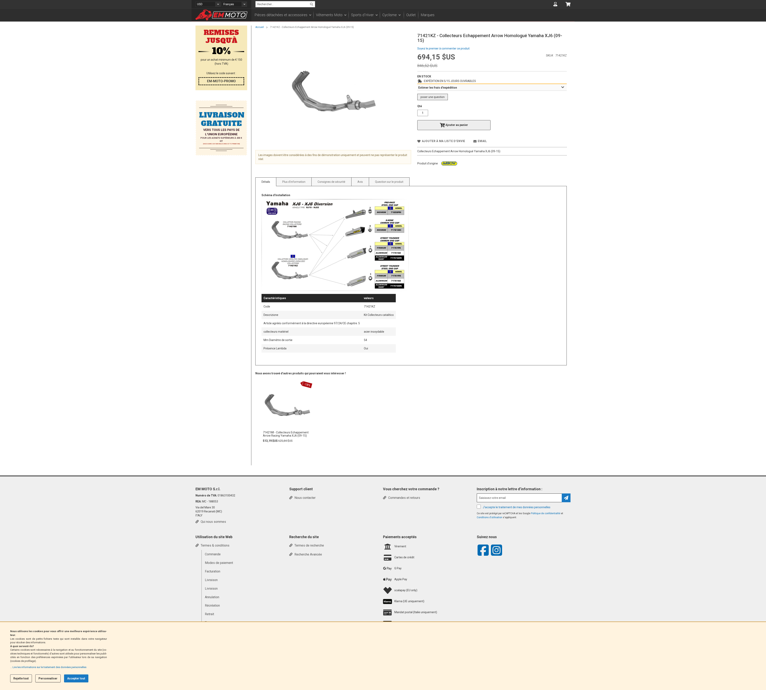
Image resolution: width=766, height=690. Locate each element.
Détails (266, 181)
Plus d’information (293, 181)
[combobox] (285, 4)
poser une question (433, 97)
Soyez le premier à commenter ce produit (443, 48)
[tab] (492, 87)
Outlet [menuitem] (411, 15)
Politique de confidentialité (546, 513)
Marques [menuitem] (427, 15)
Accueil (259, 27)
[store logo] (221, 15)
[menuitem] (282, 15)
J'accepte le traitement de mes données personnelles (516, 507)
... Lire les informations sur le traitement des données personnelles (48, 667)
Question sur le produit (389, 181)
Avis (360, 181)
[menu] (413, 15)
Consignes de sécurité (331, 181)
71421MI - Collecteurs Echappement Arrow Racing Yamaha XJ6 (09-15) (286, 434)
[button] (208, 4)
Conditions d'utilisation (490, 517)
